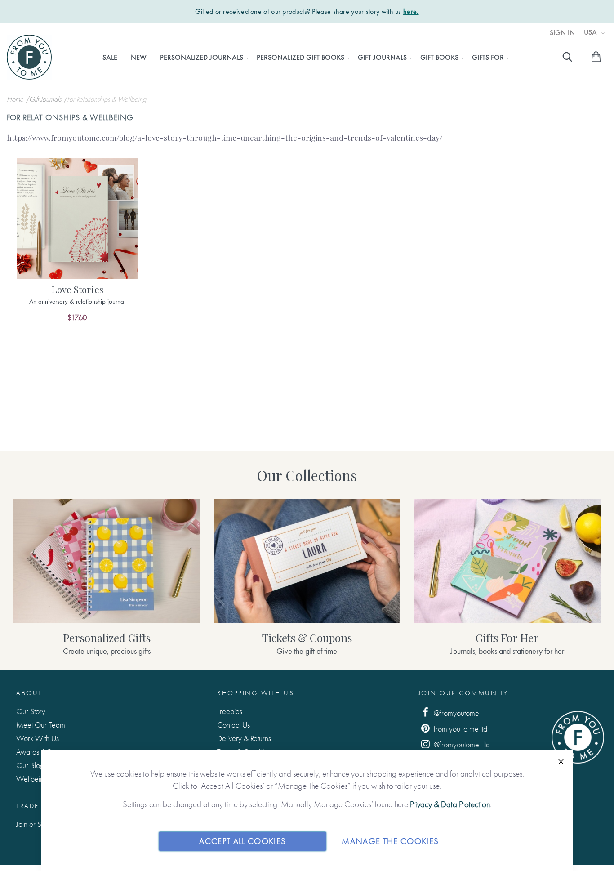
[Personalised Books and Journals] (106, 561)
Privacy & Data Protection (450, 804)
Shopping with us (255, 692)
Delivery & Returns (244, 738)
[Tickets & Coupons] (307, 561)
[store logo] (29, 57)
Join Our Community (463, 692)
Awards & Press (39, 751)
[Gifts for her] (507, 561)
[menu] (303, 57)
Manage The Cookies (390, 841)
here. (411, 11)
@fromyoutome (455, 713)
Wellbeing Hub (39, 778)
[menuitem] (110, 57)
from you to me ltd (459, 729)
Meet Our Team (40, 724)
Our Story (30, 711)
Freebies (229, 711)
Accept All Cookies (242, 841)
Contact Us (233, 724)
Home (16, 99)
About (29, 692)
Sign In (562, 32)
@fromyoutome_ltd (461, 744)
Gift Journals (46, 99)
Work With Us (37, 738)
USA (591, 32)
